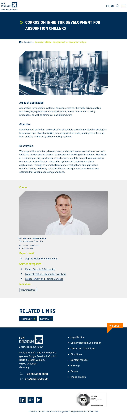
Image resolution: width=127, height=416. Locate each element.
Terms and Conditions (82, 348)
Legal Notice (77, 337)
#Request (115, 326)
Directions (76, 354)
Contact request (79, 359)
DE (107, 6)
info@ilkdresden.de (36, 378)
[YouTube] (39, 400)
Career (74, 371)
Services (28, 42)
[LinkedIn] (22, 400)
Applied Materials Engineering (41, 258)
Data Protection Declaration (85, 342)
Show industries (27, 290)
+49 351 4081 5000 (36, 374)
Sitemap (75, 365)
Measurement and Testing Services (44, 279)
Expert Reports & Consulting (40, 269)
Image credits (78, 376)
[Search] (118, 6)
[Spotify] (31, 400)
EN (112, 6)
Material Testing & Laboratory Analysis (45, 274)
